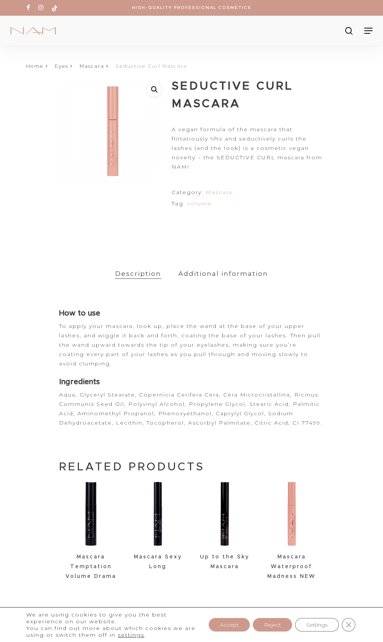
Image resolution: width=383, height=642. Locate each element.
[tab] (138, 274)
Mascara (92, 66)
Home (35, 66)
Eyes (61, 66)
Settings (317, 624)
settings (131, 635)
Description (138, 273)
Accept (229, 624)
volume (199, 203)
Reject (272, 624)
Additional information (223, 273)
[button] (154, 89)
